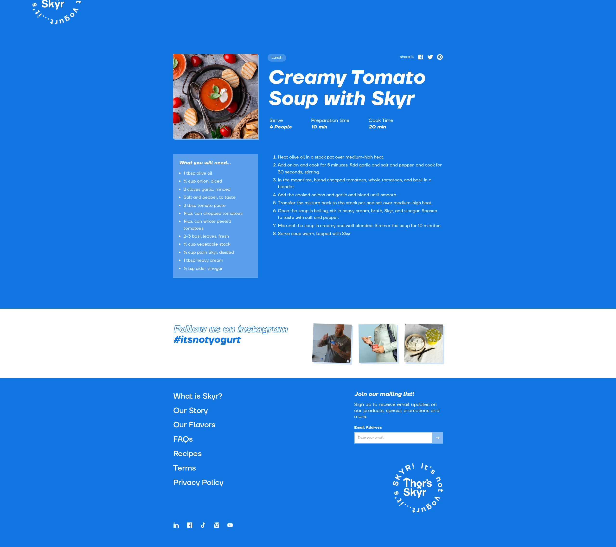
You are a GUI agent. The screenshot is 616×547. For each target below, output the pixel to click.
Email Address (368, 427)
